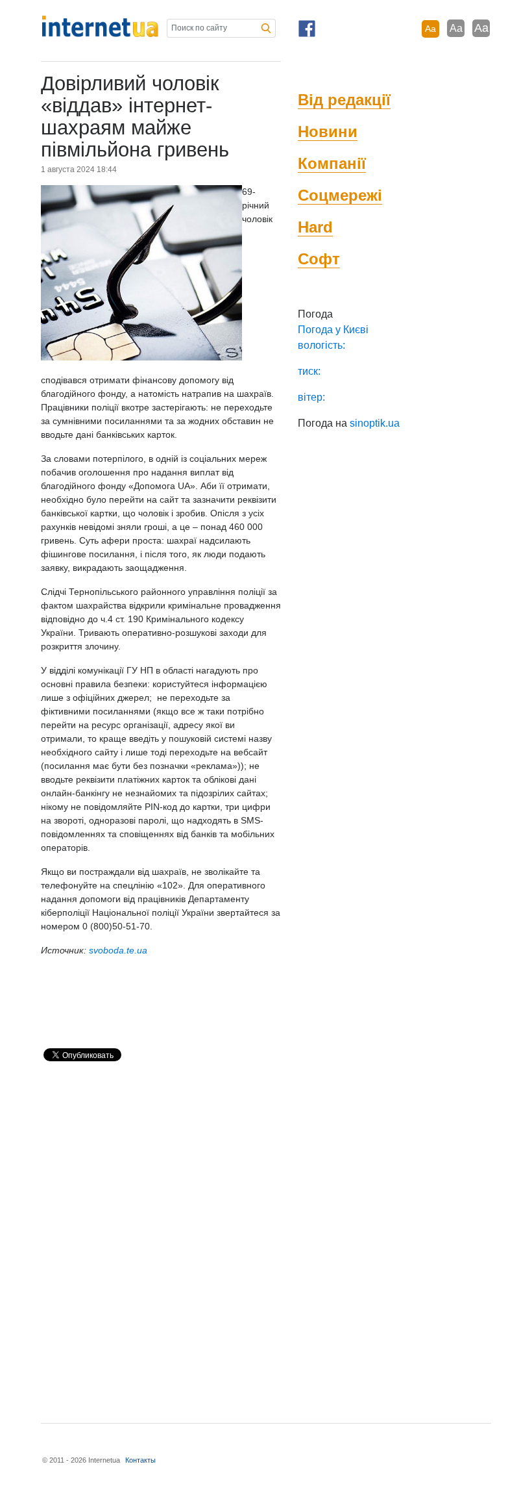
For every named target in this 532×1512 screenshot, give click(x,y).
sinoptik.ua (375, 423)
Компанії (332, 163)
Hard (315, 227)
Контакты (140, 1460)
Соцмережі (340, 195)
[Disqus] (161, 1236)
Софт (319, 259)
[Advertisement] (193, 1004)
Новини (327, 131)
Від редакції (344, 99)
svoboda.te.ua (118, 950)
